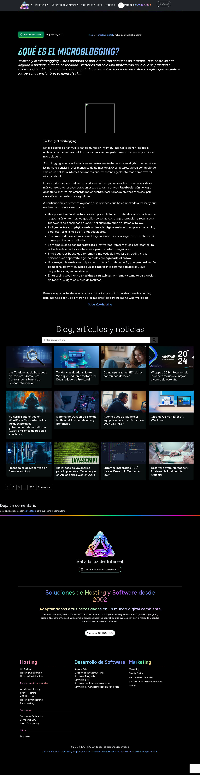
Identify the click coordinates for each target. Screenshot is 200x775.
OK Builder (25, 669)
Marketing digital (104, 34)
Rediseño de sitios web (141, 677)
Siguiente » (44, 487)
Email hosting (27, 703)
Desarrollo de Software (64, 4)
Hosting (25, 4)
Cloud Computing (29, 723)
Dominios (25, 736)
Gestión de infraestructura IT (90, 672)
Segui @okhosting (100, 304)
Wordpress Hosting (30, 689)
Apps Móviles (82, 669)
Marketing (40, 4)
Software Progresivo (85, 676)
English (165, 3)
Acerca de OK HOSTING (100, 633)
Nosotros (109, 4)
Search (154, 340)
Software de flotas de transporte (92, 683)
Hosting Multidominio (31, 676)
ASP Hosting (27, 696)
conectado (30, 510)
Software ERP (82, 679)
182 (32, 487)
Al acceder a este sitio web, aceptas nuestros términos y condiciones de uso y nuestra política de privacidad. (100, 751)
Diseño (132, 685)
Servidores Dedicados (31, 716)
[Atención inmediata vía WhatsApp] (100, 572)
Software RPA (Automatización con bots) (97, 686)
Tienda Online (136, 673)
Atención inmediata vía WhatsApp (101, 569)
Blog (99, 4)
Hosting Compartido (31, 672)
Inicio (91, 34)
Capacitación (88, 4)
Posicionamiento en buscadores (146, 681)
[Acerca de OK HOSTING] (100, 636)
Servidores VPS (28, 719)
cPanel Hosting (28, 692)
